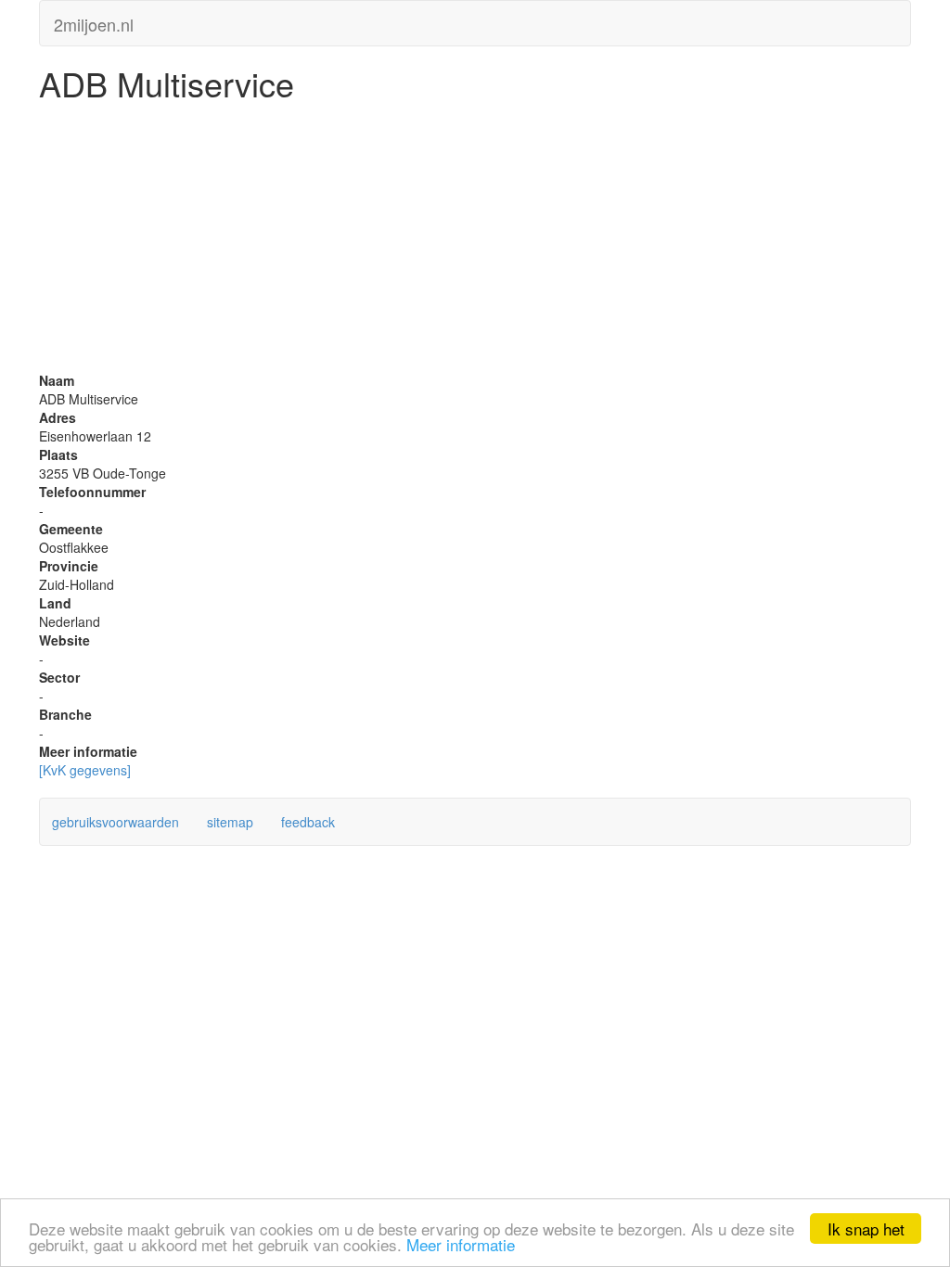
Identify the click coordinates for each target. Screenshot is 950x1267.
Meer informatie (460, 1244)
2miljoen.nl (94, 20)
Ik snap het (866, 1228)
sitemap (230, 822)
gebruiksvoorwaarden (115, 822)
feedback (308, 822)
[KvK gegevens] (85, 770)
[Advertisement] (475, 241)
